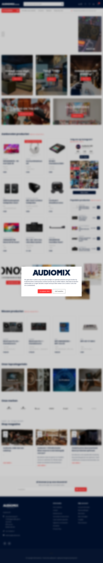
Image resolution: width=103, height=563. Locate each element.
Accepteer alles (45, 291)
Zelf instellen (59, 291)
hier (75, 283)
